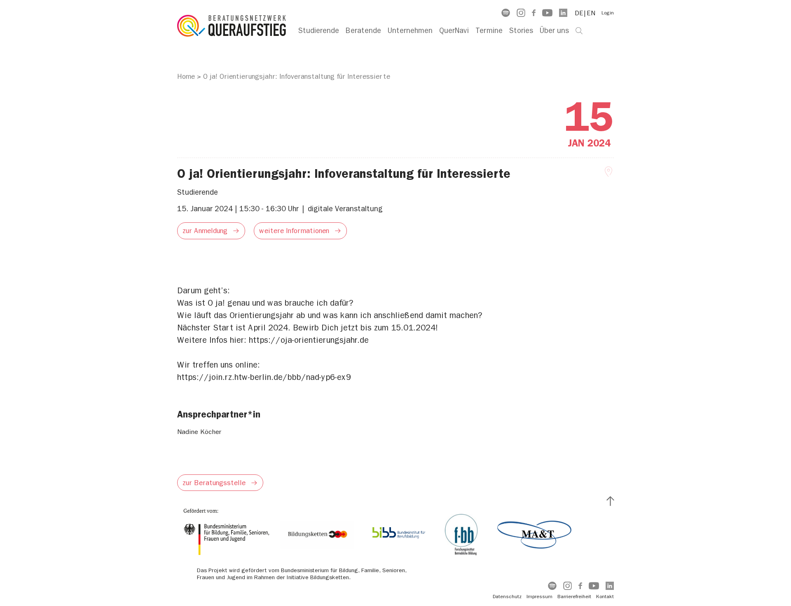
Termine (489, 30)
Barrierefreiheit (574, 596)
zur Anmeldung (205, 230)
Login (607, 13)
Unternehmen (410, 30)
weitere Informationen (294, 230)
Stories (521, 30)
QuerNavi (454, 30)
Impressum (539, 596)
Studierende (318, 30)
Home (186, 76)
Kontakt (605, 596)
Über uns (554, 30)
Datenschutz (507, 596)
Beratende (363, 30)
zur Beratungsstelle (214, 483)
